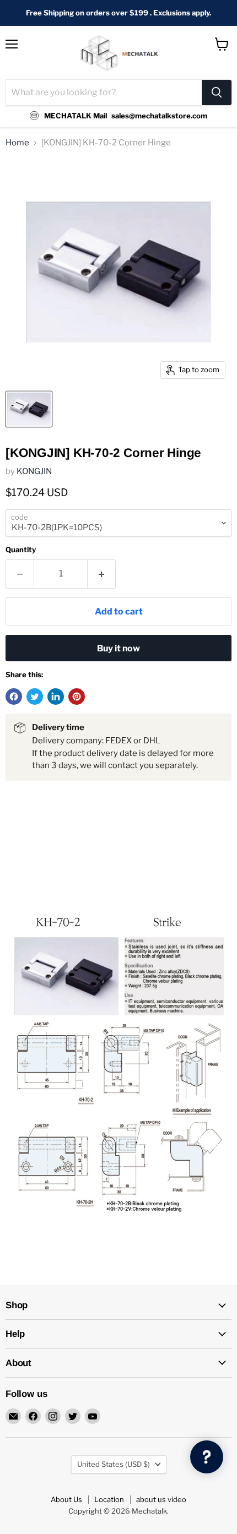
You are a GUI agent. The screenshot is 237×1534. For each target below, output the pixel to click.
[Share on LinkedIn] (55, 696)
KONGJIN (34, 471)
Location (109, 1499)
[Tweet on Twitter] (34, 696)
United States (113, 1464)
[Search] (216, 92)
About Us (66, 1499)
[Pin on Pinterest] (76, 696)
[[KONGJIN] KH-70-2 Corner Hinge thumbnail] (29, 409)
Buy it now (118, 648)
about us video (161, 1499)
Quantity (21, 550)
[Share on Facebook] (14, 696)
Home (17, 143)
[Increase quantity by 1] (102, 573)
